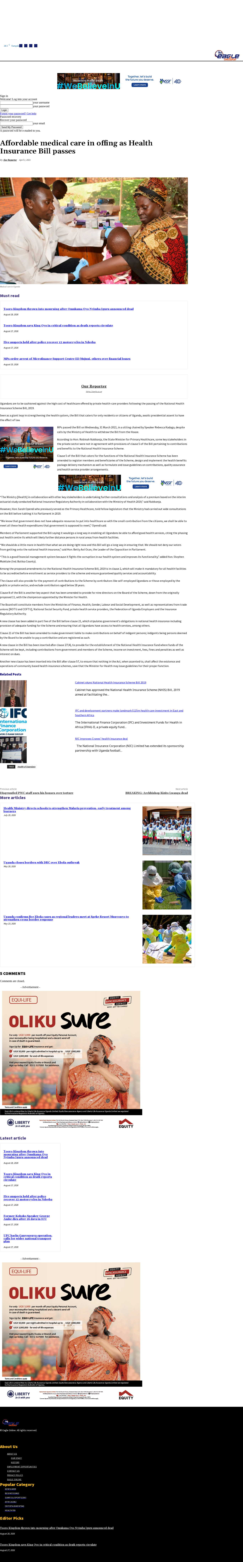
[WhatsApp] (169, 168)
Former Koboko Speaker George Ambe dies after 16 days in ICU (27, 1217)
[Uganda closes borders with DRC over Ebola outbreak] (166, 885)
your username (41, 102)
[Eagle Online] (227, 55)
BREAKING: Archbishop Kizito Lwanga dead (156, 793)
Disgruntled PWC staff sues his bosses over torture (36, 793)
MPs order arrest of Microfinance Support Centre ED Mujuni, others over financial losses (67, 359)
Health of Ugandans (26, 766)
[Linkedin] (30, 45)
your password (41, 106)
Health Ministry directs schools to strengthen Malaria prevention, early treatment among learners (67, 810)
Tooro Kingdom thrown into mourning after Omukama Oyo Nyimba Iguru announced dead (69, 309)
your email (39, 123)
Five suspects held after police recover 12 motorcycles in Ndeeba (50, 342)
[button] (169, 66)
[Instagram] (25, 45)
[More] (182, 168)
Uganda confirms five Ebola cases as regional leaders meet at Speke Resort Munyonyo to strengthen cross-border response (66, 918)
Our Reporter (10, 159)
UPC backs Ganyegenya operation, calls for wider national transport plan (28, 1238)
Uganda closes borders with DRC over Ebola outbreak (42, 862)
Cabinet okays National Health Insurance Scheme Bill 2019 (110, 682)
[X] (35, 45)
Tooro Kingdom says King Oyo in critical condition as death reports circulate (58, 325)
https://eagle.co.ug (94, 391)
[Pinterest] (156, 168)
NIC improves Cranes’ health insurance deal (101, 738)
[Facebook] (20, 45)
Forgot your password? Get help (18, 113)
